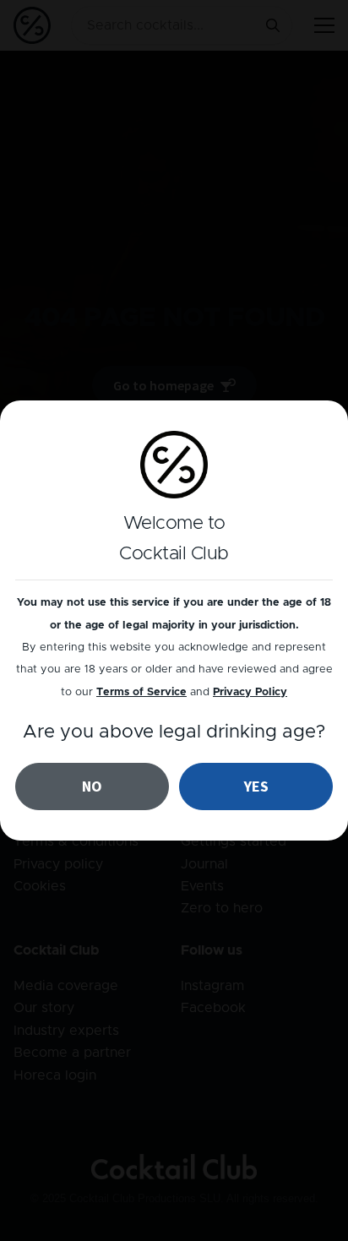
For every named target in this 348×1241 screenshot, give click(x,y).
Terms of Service (141, 692)
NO (92, 786)
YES (256, 786)
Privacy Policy (250, 692)
